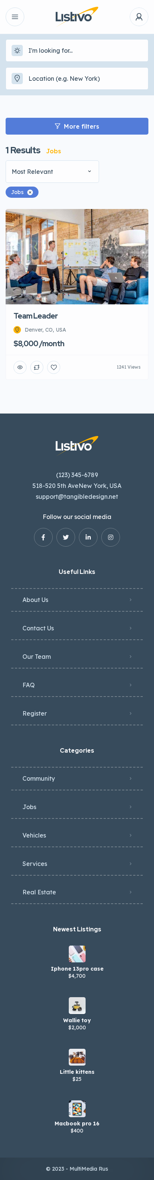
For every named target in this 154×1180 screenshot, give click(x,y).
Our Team (36, 656)
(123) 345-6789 (77, 475)
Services (34, 863)
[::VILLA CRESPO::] (77, 17)
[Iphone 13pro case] (77, 954)
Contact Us (38, 628)
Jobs (29, 807)
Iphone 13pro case (77, 968)
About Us (35, 599)
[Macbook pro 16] (77, 1108)
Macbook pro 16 (77, 1123)
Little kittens (77, 1072)
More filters (81, 126)
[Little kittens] (77, 1057)
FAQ (28, 685)
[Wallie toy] (77, 1005)
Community (38, 778)
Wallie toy (77, 1020)
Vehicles (34, 835)
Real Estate (39, 892)
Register (34, 713)
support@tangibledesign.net (77, 496)
